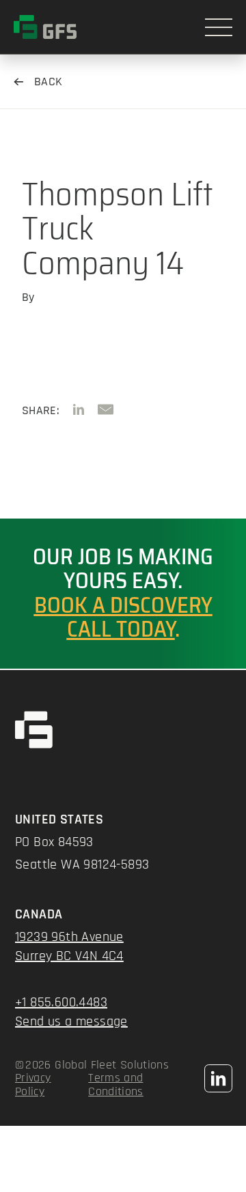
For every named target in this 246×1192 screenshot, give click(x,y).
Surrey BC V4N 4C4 (69, 956)
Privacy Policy (33, 1085)
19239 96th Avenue (69, 937)
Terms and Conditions (116, 1085)
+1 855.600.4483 (61, 1002)
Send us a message (71, 1021)
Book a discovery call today (123, 617)
